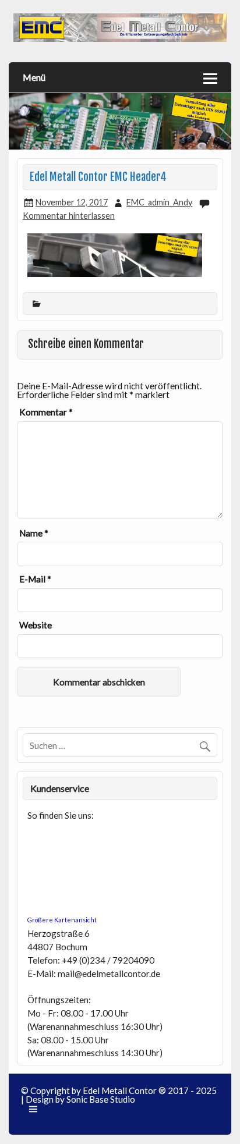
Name (33, 533)
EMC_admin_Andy (159, 202)
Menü (34, 77)
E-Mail (35, 579)
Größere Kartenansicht (62, 919)
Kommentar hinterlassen (69, 216)
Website (35, 625)
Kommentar (46, 412)
